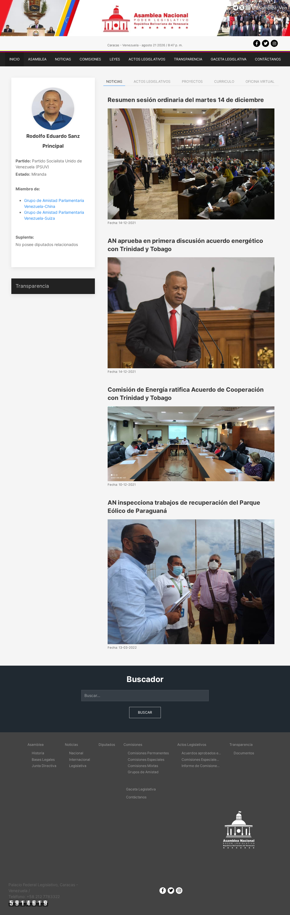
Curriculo (224, 81)
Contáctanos (268, 59)
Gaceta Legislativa (228, 59)
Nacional (76, 753)
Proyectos (192, 81)
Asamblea (37, 59)
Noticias (63, 59)
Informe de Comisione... (200, 766)
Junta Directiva (44, 766)
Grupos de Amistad (143, 772)
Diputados (107, 744)
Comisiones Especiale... (200, 759)
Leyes (115, 59)
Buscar (145, 712)
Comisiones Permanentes (148, 753)
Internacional (79, 759)
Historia (38, 753)
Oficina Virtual (260, 81)
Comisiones (90, 59)
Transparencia (188, 59)
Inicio (14, 59)
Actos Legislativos (147, 59)
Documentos (244, 753)
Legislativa (77, 766)
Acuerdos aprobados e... (201, 753)
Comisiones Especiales (146, 759)
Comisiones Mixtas (143, 766)
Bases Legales (43, 759)
